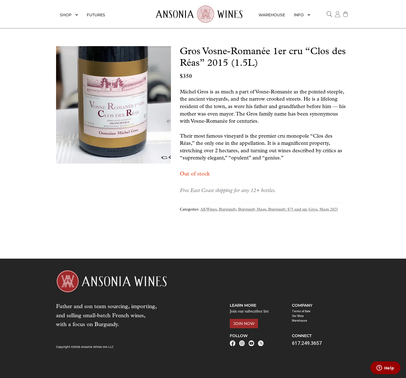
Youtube (251, 343)
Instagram (242, 343)
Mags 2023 (328, 210)
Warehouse (272, 14)
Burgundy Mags (252, 210)
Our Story (298, 315)
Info (299, 14)
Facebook (232, 343)
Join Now (244, 323)
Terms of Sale (301, 311)
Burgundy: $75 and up (287, 210)
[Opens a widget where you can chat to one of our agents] (385, 368)
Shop (66, 14)
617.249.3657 (307, 343)
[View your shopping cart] (346, 14)
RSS (260, 343)
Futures (96, 14)
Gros (313, 210)
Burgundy (227, 210)
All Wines (208, 210)
